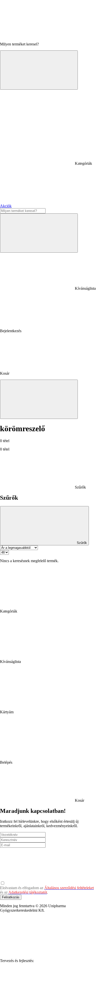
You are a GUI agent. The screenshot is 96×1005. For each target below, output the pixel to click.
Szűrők (81, 543)
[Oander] (37, 999)
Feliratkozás (10, 897)
